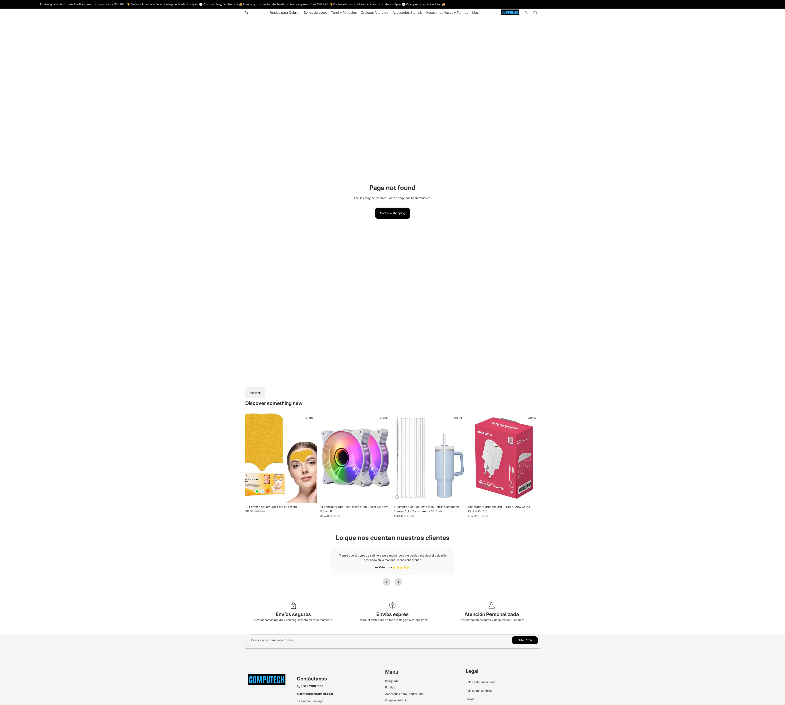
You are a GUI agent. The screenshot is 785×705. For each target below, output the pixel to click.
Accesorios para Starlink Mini (404, 694)
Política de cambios (479, 690)
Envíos (470, 699)
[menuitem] (284, 12)
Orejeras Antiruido (397, 700)
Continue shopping (392, 213)
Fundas (390, 687)
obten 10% (525, 640)
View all (255, 393)
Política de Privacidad (480, 682)
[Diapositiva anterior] (326, 458)
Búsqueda (392, 681)
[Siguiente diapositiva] (385, 458)
